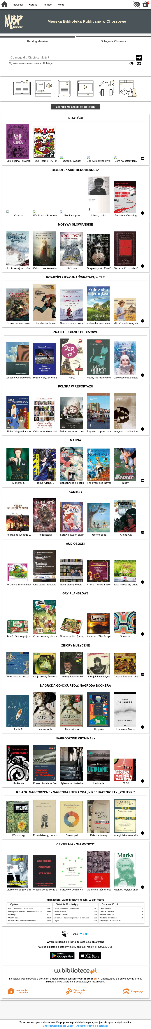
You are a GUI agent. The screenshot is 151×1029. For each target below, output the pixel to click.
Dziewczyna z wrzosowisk (110, 921)
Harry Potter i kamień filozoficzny (22, 921)
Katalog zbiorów (37, 41)
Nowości (18, 4)
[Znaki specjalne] (139, 63)
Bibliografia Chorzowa (113, 41)
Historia (33, 4)
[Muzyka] (107, 96)
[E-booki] (65, 96)
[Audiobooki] (44, 96)
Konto (61, 4)
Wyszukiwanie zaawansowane (25, 63)
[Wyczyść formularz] (131, 63)
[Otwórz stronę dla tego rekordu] (18, 142)
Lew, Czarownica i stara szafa (20, 909)
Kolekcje (47, 63)
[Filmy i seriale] (86, 96)
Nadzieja (12, 915)
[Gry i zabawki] (128, 96)
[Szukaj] (139, 58)
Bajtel (56, 921)
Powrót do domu (61, 915)
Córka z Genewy (107, 912)
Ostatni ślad (13, 918)
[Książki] (22, 96)
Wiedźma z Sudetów (108, 918)
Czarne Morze (105, 909)
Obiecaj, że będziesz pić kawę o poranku (71, 918)
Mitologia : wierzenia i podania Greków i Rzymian (29, 912)
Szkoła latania (60, 912)
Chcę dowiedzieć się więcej (58, 1025)
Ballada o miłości (107, 915)
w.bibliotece (87, 978)
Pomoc (47, 4)
